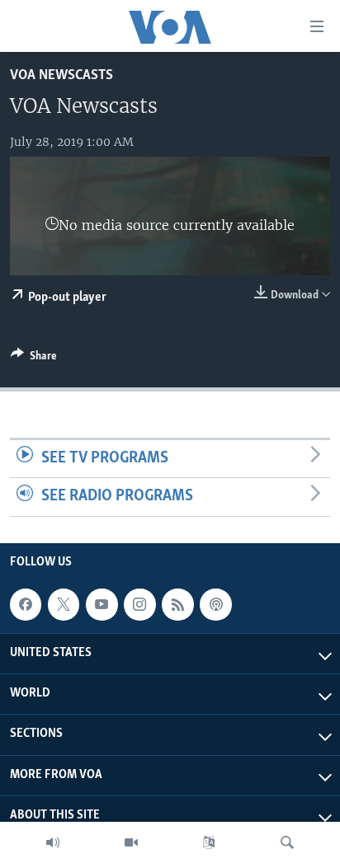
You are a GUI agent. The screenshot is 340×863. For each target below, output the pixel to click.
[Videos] (131, 842)
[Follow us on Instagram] (139, 604)
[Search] (287, 842)
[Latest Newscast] (53, 842)
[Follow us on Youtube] (101, 604)
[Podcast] (215, 604)
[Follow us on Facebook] (25, 604)
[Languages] (209, 842)
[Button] (34, 358)
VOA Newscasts (61, 75)
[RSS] (177, 604)
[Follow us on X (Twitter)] (63, 604)
